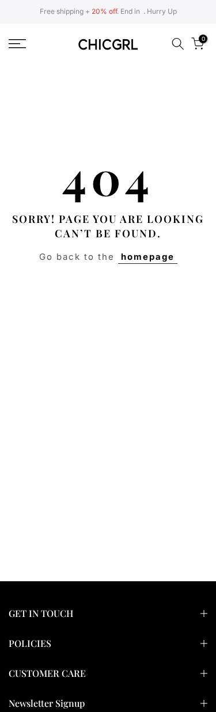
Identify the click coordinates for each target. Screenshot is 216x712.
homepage (148, 256)
